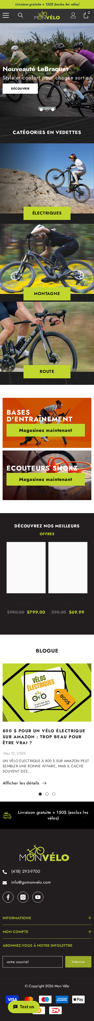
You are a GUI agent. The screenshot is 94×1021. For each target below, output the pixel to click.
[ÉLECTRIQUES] (47, 178)
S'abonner (78, 962)
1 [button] (41, 109)
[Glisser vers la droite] (85, 815)
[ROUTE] (47, 337)
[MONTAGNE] (47, 259)
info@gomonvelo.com (31, 882)
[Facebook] (8, 897)
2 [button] (47, 109)
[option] (47, 70)
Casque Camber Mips (68, 601)
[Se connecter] (73, 15)
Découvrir (20, 88)
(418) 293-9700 (25, 871)
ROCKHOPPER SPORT (26, 601)
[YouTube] (37, 897)
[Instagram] (22, 897)
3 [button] (52, 109)
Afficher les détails (21, 783)
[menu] (6, 15)
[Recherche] (20, 15)
